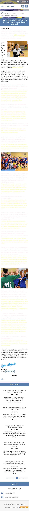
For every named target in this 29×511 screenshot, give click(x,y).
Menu (26, 6)
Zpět (2, 379)
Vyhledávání (22, 6)
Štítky (2, 371)
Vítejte (2, 12)
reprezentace (10, 371)
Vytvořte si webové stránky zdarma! (12, 507)
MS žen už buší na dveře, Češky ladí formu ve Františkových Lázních (14, 444)
